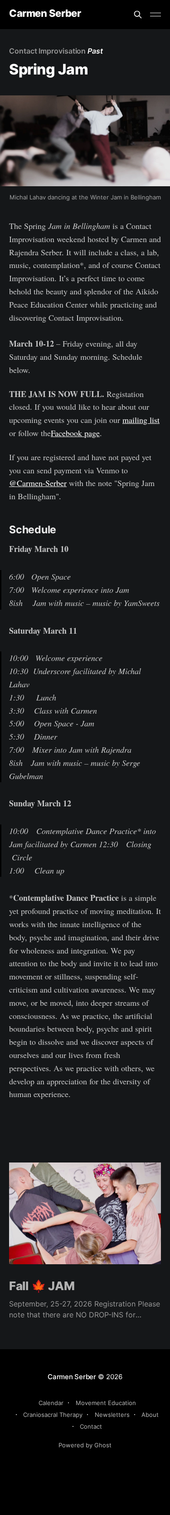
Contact (91, 1426)
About (150, 1414)
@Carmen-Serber (38, 482)
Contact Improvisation (47, 50)
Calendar (51, 1402)
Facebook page (75, 432)
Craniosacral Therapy (53, 1414)
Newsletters (112, 1414)
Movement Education (106, 1402)
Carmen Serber (45, 13)
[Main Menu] (155, 14)
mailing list (141, 419)
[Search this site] (138, 14)
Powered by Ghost (85, 1445)
